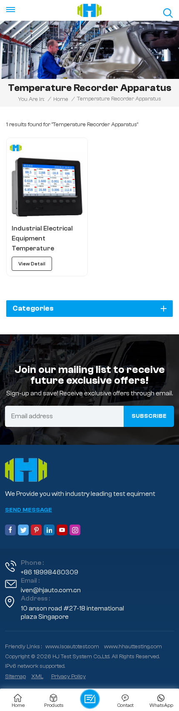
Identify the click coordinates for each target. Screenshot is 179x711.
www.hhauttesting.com (133, 646)
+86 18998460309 (49, 572)
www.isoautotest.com (72, 646)
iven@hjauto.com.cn (51, 590)
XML (37, 676)
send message (28, 510)
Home (60, 99)
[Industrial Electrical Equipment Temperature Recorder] (47, 178)
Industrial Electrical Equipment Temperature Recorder (42, 239)
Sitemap (15, 676)
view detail (31, 264)
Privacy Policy (68, 676)
